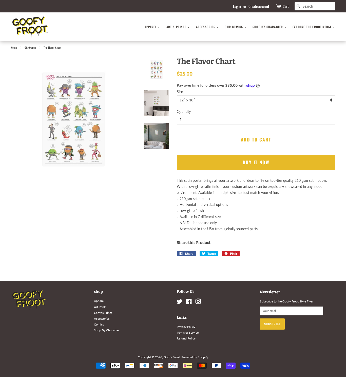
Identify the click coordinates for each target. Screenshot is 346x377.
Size (180, 91)
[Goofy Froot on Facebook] (189, 302)
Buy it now (256, 162)
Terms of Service (188, 332)
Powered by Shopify (194, 357)
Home (14, 47)
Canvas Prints (103, 313)
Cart (286, 6)
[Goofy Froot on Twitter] (179, 302)
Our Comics (234, 27)
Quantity (184, 111)
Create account (258, 6)
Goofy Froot (172, 357)
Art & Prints (177, 27)
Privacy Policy (186, 327)
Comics (99, 324)
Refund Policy (186, 338)
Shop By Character (268, 27)
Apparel (151, 27)
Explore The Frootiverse (313, 27)
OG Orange (30, 47)
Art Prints (100, 307)
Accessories (206, 27)
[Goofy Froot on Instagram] (198, 302)
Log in (237, 6)
